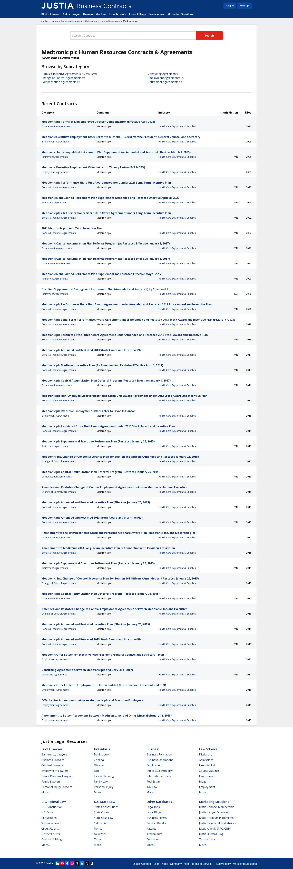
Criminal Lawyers (52, 765)
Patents (151, 828)
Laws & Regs (137, 14)
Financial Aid (207, 765)
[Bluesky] (82, 863)
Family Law (101, 781)
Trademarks (154, 834)
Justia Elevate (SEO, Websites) (218, 823)
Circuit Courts (50, 828)
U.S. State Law (104, 802)
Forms (54, 21)
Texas (98, 839)
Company (176, 863)
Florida (98, 828)
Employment (154, 765)
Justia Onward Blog (211, 834)
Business (153, 749)
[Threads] (77, 863)
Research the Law (94, 14)
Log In (230, 5)
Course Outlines (209, 771)
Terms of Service (202, 863)
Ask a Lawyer (72, 14)
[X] (87, 863)
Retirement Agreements (163, 82)
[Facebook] (67, 863)
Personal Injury (103, 787)
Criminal (99, 760)
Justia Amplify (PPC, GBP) (215, 828)
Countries (152, 839)
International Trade (159, 776)
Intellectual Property (159, 771)
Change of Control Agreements (61, 78)
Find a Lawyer (50, 14)
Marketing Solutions (180, 14)
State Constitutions (106, 807)
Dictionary (205, 754)
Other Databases (159, 802)
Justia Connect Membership (216, 807)
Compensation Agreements (59, 82)
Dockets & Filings (52, 839)
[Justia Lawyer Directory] (92, 863)
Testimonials (207, 839)
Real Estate (153, 781)
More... (45, 792)
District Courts (50, 834)
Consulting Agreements (163, 74)
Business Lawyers (52, 760)
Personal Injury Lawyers (56, 787)
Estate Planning (104, 776)
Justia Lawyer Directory (214, 812)
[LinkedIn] (57, 863)
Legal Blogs (153, 812)
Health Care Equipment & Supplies (177, 126)
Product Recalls (156, 823)
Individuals (102, 749)
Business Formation (159, 754)
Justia (44, 21)
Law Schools (117, 14)
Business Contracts (71, 21)
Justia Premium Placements (216, 818)
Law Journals (207, 776)
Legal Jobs (153, 807)
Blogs (202, 781)
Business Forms (156, 818)
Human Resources (110, 21)
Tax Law (151, 787)
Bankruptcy (101, 754)
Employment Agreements (164, 78)
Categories (91, 21)
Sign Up (244, 5)
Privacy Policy (222, 863)
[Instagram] (72, 863)
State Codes (101, 812)
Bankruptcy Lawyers (54, 754)
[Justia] (57, 6)
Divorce (99, 765)
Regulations (49, 818)
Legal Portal (160, 863)
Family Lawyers (51, 781)
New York (100, 834)
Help (187, 863)
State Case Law (103, 818)
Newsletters (156, 14)
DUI (96, 771)
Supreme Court (51, 823)
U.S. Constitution (52, 807)
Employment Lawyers (55, 771)
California (100, 823)
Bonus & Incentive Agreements (61, 74)
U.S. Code (47, 812)
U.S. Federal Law (53, 802)
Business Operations (159, 760)
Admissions (206, 760)
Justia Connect (142, 863)
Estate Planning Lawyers (57, 776)
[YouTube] (62, 863)
